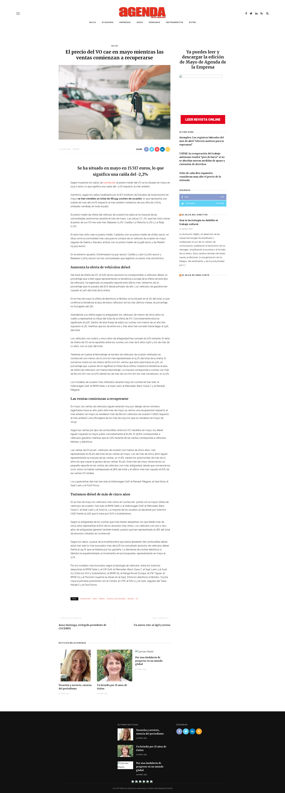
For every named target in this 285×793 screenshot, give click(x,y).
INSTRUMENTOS (174, 22)
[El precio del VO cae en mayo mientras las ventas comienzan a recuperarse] (114, 102)
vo (137, 599)
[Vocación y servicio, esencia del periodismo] (76, 665)
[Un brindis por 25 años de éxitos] (114, 665)
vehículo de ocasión (116, 599)
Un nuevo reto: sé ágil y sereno (152, 625)
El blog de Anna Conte (195, 275)
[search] (267, 13)
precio (102, 599)
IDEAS (140, 22)
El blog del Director (195, 215)
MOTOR (114, 46)
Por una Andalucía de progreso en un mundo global (149, 661)
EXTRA (192, 22)
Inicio (92, 22)
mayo (95, 599)
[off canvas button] (18, 13)
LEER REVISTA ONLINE (202, 119)
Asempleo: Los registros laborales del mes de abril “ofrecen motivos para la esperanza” (201, 141)
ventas (130, 599)
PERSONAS (154, 22)
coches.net (109, 182)
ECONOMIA (108, 22)
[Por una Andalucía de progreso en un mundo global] (144, 651)
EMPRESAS (125, 22)
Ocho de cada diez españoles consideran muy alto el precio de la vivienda (200, 177)
